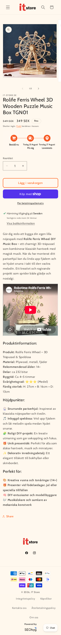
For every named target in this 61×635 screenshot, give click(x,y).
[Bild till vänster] (22, 88)
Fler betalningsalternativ (30, 203)
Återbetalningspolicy (44, 607)
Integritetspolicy (25, 598)
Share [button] (9, 516)
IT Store (35, 592)
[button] (8, 7)
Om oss (33, 617)
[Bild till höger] (38, 88)
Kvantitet (8, 158)
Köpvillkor (46, 598)
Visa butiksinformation (21, 223)
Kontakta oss (19, 607)
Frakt (18, 126)
